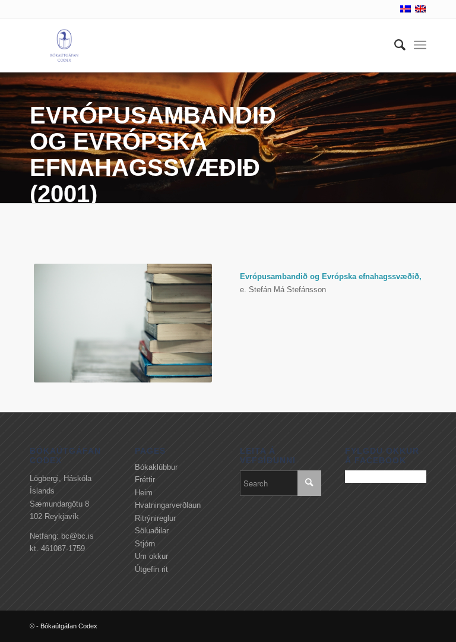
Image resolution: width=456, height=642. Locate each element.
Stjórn (145, 543)
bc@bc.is (77, 536)
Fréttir (145, 479)
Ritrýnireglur (155, 518)
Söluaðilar (152, 530)
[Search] (394, 45)
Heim (144, 492)
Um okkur (151, 556)
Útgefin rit (151, 569)
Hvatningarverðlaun (168, 505)
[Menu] (420, 45)
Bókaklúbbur (156, 467)
